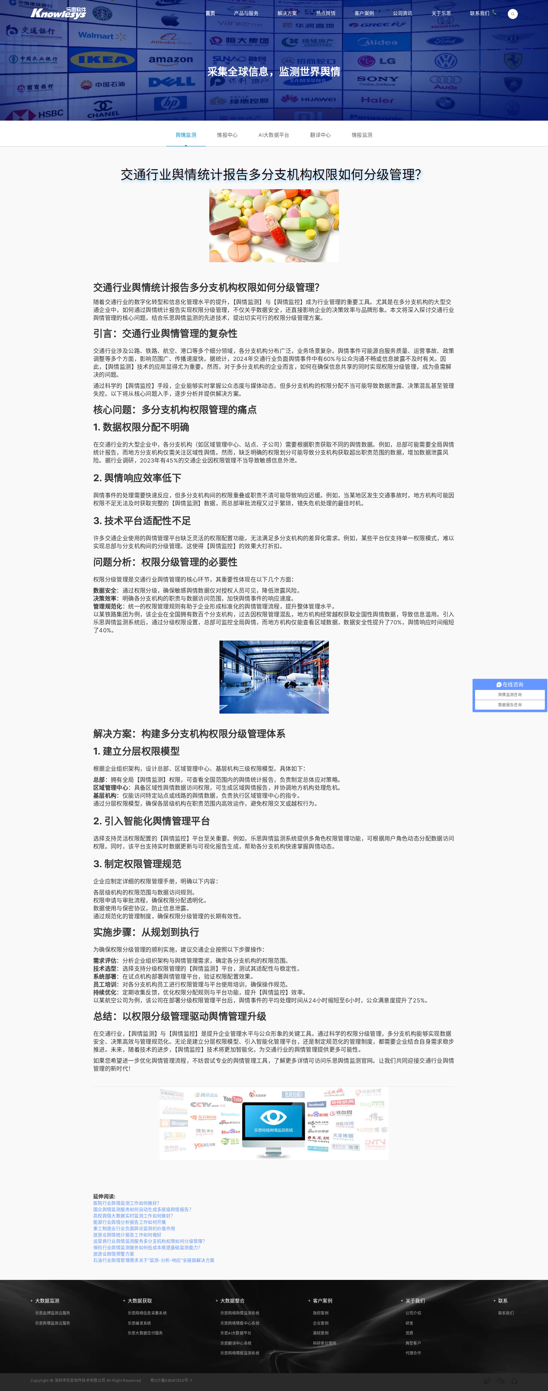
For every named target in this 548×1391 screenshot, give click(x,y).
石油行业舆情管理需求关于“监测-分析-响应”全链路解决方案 (153, 1260)
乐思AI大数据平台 (235, 1333)
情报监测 (362, 135)
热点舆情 (326, 13)
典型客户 (413, 1343)
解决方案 (287, 13)
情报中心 (227, 135)
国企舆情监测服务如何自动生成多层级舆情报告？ (143, 1209)
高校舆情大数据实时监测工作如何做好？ (134, 1215)
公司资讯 (402, 13)
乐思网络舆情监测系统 (240, 1313)
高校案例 (321, 1333)
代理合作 (413, 1353)
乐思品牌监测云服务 (52, 1313)
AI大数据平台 (274, 135)
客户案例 (364, 13)
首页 (210, 13)
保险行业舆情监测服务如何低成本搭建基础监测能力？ (148, 1247)
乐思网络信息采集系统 (147, 1313)
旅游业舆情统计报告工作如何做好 (127, 1234)
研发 (410, 1323)
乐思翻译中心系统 (236, 1343)
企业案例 (321, 1323)
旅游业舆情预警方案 (113, 1253)
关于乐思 (441, 13)
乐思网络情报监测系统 (240, 1353)
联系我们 (479, 13)
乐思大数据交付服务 (145, 1333)
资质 (410, 1333)
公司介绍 (413, 1313)
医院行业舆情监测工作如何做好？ (127, 1203)
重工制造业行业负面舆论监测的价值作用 (134, 1228)
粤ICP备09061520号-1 (171, 1380)
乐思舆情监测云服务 (52, 1323)
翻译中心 (320, 135)
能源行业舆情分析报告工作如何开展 (129, 1222)
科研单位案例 (324, 1343)
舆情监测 (186, 135)
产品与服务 (246, 13)
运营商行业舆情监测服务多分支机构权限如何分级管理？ (150, 1241)
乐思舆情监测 (180, 318)
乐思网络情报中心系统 (240, 1323)
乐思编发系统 (139, 1323)
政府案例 (321, 1313)
